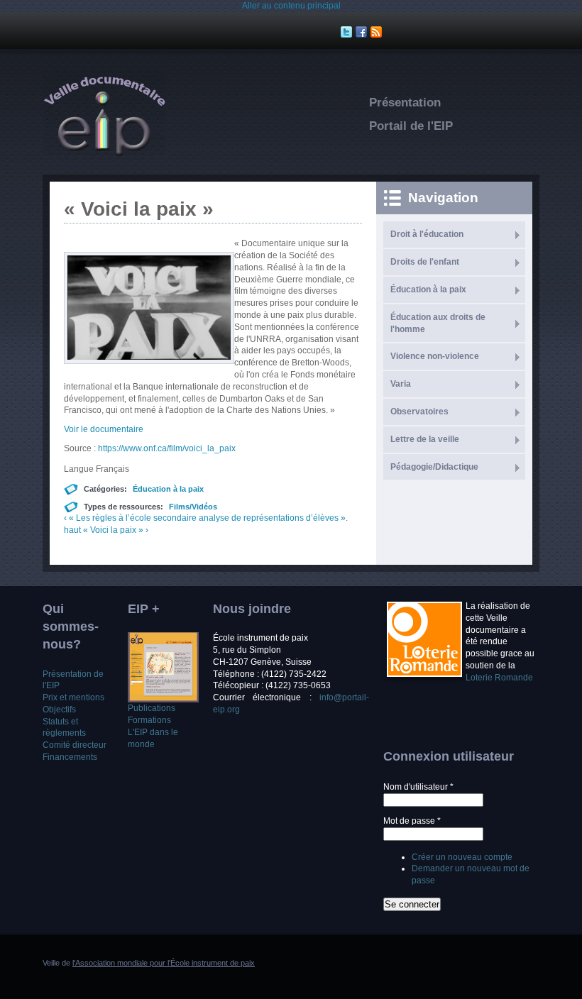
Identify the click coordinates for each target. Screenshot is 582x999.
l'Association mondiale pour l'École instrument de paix (163, 963)
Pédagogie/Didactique (434, 467)
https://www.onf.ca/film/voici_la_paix (167, 448)
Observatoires (419, 411)
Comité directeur (74, 745)
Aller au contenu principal (291, 6)
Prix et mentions (73, 697)
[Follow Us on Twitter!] (348, 32)
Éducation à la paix (168, 489)
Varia (400, 384)
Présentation (405, 102)
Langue (80, 469)
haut (72, 530)
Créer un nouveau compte (462, 857)
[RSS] (377, 32)
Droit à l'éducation (426, 234)
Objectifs (59, 709)
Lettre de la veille (424, 439)
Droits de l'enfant (424, 262)
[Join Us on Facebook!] (363, 32)
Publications (151, 708)
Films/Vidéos (193, 506)
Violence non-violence (434, 356)
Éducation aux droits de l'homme (437, 323)
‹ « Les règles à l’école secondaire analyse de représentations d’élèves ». (206, 518)
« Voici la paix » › (115, 530)
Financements (70, 757)
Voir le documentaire (103, 429)
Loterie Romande (499, 678)
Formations (149, 720)
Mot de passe (412, 821)
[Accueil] (104, 153)
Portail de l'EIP (411, 126)
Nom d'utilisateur (418, 787)
